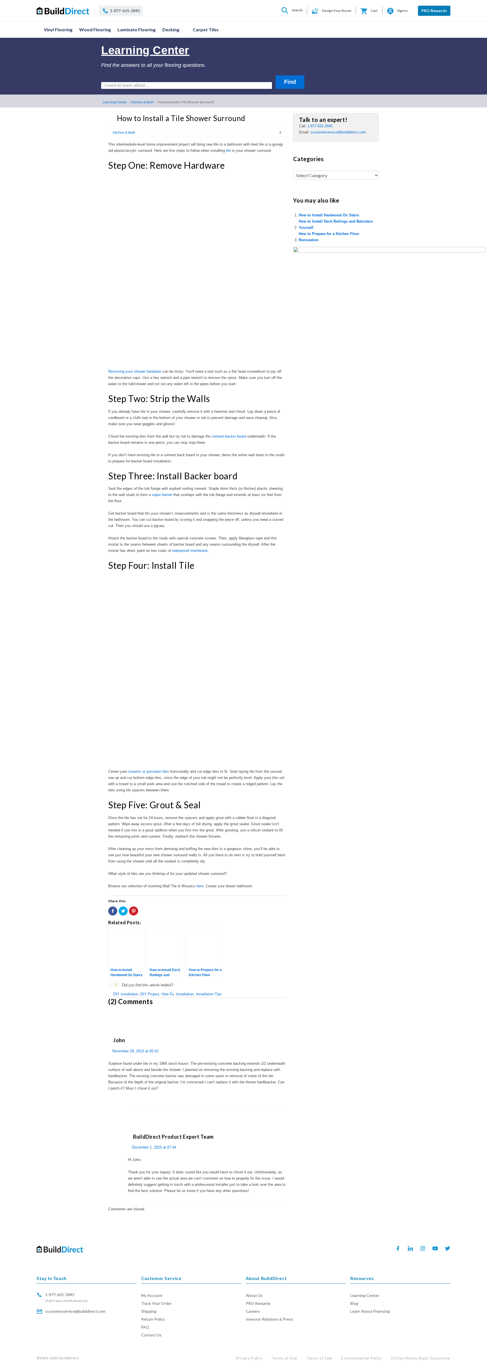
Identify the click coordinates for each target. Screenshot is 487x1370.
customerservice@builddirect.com (338, 132)
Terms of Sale (319, 1358)
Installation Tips (209, 994)
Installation (185, 994)
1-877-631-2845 (320, 126)
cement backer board (229, 436)
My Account (152, 1295)
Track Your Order (156, 1303)
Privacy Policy (249, 1358)
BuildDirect (69, 1358)
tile (228, 150)
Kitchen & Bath (142, 102)
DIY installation (125, 994)
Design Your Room (336, 10)
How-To (167, 994)
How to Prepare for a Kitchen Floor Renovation (329, 237)
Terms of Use (284, 1358)
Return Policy (153, 1319)
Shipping (148, 1311)
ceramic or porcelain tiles (148, 771)
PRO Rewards (434, 10)
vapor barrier (162, 495)
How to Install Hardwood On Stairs (329, 215)
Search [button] (297, 10)
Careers (253, 1311)
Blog (354, 1303)
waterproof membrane (189, 550)
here (199, 886)
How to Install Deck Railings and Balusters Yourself (336, 224)
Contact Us (151, 1334)
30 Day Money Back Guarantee (420, 1358)
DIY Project (149, 994)
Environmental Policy (361, 1358)
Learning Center (115, 102)
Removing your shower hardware (134, 371)
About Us (254, 1295)
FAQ (145, 1327)
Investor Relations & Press (269, 1319)
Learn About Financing (370, 1311)
